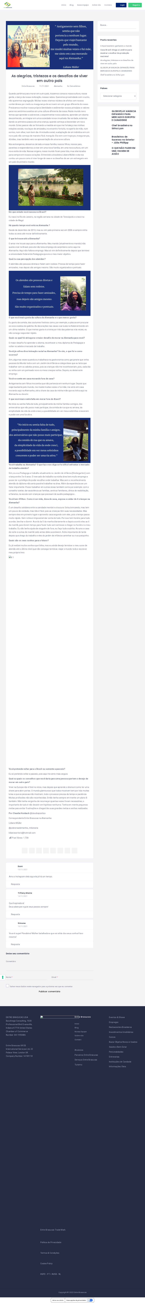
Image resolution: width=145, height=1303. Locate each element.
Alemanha (58, 86)
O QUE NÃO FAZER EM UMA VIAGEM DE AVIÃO (123, 151)
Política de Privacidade (50, 1242)
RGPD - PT (45, 1274)
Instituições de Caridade (120, 1062)
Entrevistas (114, 1057)
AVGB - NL (56, 1274)
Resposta (15, 884)
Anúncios (79, 1050)
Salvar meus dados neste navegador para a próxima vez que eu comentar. (41, 986)
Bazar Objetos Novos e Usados (123, 1042)
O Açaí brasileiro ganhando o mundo (116, 46)
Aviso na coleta (57, 1300)
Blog (71, 5)
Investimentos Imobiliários (121, 1032)
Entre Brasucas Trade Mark (53, 1230)
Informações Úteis (117, 1066)
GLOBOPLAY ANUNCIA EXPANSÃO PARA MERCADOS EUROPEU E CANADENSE (124, 116)
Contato (108, 5)
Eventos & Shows (117, 1017)
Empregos (114, 1022)
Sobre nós (96, 5)
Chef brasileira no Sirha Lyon (112, 75)
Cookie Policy (46, 1263)
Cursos (112, 1037)
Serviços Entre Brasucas (86, 1060)
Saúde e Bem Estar (118, 1047)
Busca (133, 25)
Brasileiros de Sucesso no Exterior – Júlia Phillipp (123, 139)
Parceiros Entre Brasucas (86, 1055)
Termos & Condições (49, 1253)
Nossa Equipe (83, 5)
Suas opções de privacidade (76, 1300)
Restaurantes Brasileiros (120, 1027)
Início (63, 5)
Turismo (78, 1065)
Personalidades (116, 1052)
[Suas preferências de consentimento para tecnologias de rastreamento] (2, 977)
